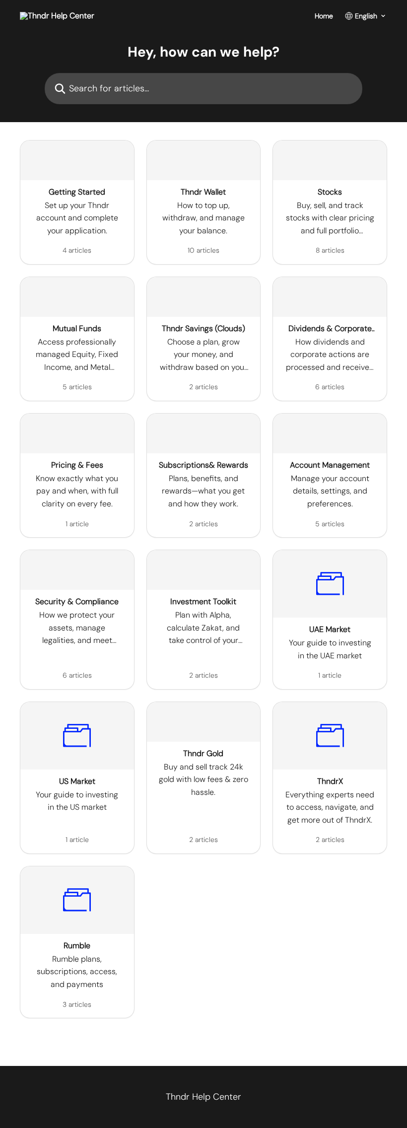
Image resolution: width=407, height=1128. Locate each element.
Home (324, 15)
